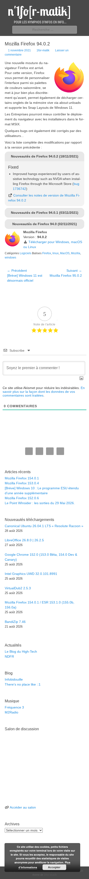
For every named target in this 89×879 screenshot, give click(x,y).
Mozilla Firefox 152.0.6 (22, 498)
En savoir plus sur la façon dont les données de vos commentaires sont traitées (44, 391)
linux (55, 253)
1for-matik (43, 50)
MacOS (65, 253)
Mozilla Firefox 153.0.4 (22, 483)
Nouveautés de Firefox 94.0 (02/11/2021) (44, 224)
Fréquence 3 (14, 707)
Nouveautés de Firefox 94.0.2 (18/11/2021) (44, 156)
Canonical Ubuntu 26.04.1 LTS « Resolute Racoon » (44, 526)
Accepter (54, 867)
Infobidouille (14, 679)
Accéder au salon (23, 807)
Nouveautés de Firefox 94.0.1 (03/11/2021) (44, 212)
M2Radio (11, 712)
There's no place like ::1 (23, 684)
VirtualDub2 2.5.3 (18, 588)
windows (10, 257)
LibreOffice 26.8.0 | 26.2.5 (24, 540)
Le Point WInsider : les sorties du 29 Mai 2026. (40, 503)
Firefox (46, 253)
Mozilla (75, 253)
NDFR (9, 656)
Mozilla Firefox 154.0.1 (22, 478)
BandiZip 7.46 (15, 622)
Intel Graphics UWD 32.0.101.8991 (31, 574)
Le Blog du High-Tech (21, 651)
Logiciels (25, 253)
